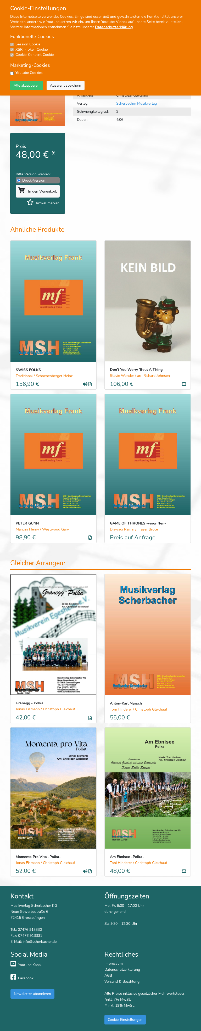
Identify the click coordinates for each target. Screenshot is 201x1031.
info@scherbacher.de (40, 941)
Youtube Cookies (29, 72)
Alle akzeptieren (27, 85)
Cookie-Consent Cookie (34, 54)
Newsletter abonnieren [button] (32, 993)
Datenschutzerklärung (114, 27)
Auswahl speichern (65, 85)
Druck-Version (33, 180)
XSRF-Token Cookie (31, 49)
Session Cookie (27, 44)
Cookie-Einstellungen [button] (125, 1019)
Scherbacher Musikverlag (136, 103)
